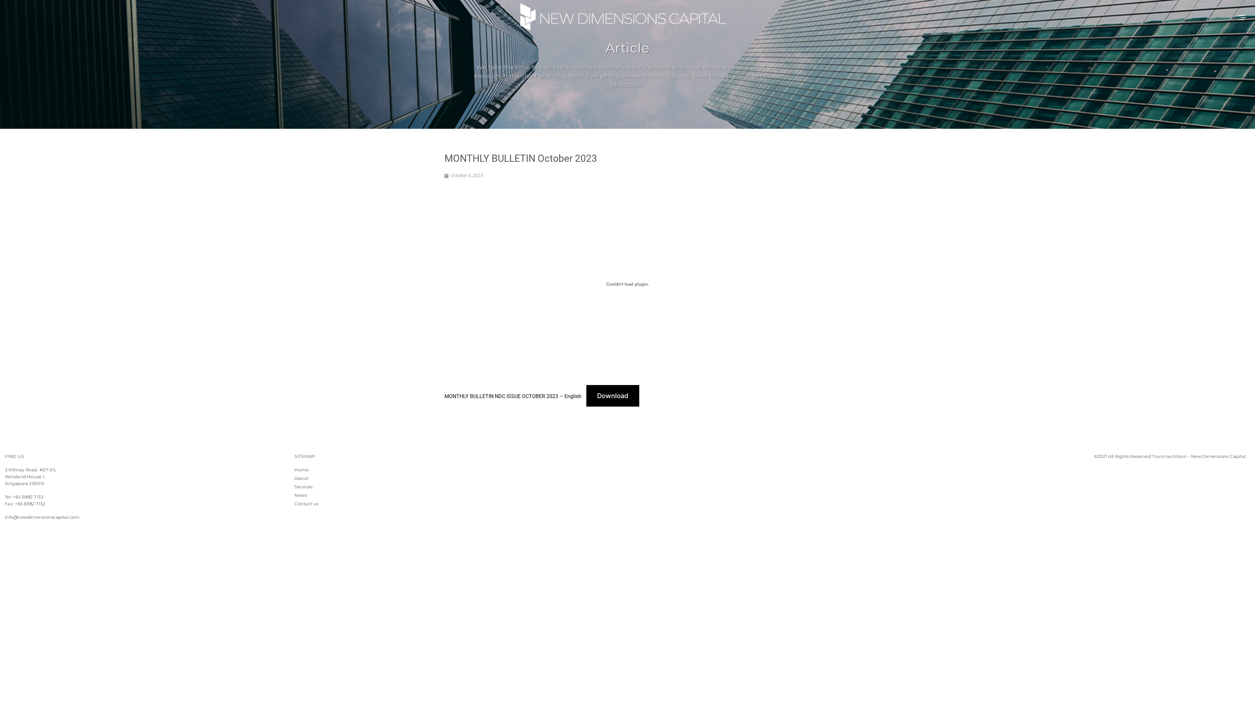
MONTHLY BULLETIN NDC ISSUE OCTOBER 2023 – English (512, 396)
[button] (1241, 17)
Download (612, 396)
